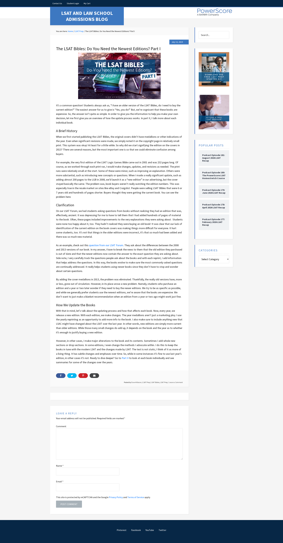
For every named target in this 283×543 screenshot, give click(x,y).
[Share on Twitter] (72, 375)
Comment (61, 426)
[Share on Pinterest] (83, 375)
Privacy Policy (116, 497)
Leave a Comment (176, 382)
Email (59, 481)
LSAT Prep (146, 382)
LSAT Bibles (155, 382)
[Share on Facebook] (60, 375)
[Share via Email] (94, 375)
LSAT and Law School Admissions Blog (87, 16)
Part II (125, 358)
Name (60, 465)
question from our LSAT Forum (106, 245)
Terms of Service (135, 497)
